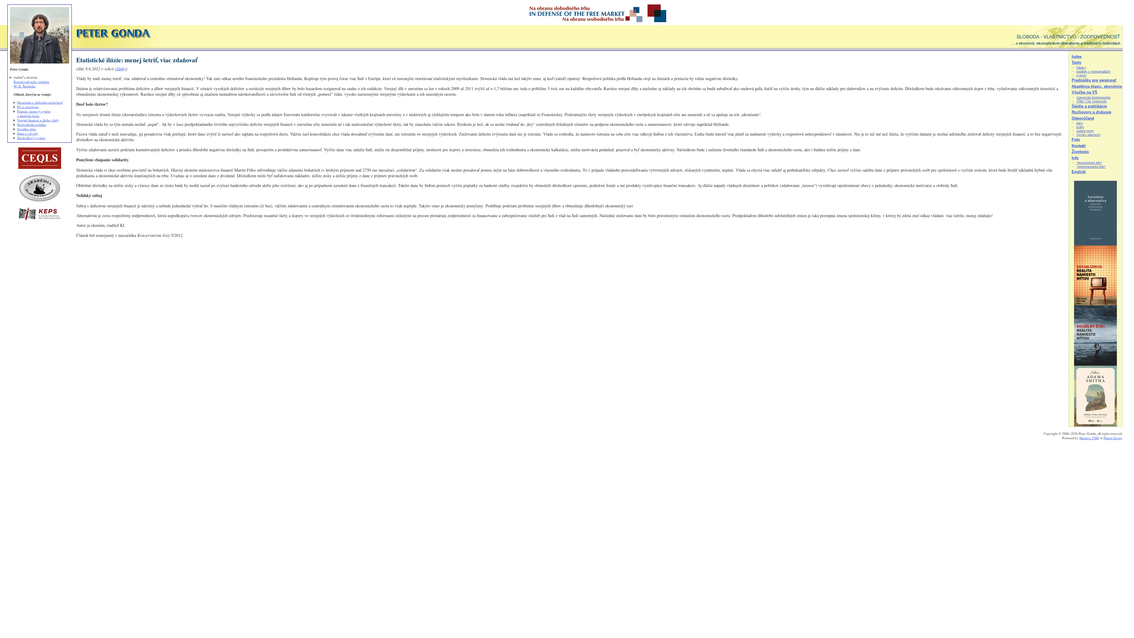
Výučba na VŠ (1084, 92)
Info (1075, 158)
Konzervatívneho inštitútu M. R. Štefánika (31, 83)
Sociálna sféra (26, 129)
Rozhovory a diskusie (1091, 112)
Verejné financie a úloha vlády (38, 120)
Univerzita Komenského (1093, 97)
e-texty (1081, 75)
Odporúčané (1083, 118)
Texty (1076, 62)
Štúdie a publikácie (1089, 106)
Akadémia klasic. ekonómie (1097, 86)
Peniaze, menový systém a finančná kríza (33, 113)
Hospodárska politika (31, 124)
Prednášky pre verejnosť (1094, 80)
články (120, 68)
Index (1077, 56)
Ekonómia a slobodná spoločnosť (40, 102)
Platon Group (1113, 438)
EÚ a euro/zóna (28, 107)
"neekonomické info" (1091, 166)
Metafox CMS (1089, 438)
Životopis (1080, 151)
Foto (1076, 139)
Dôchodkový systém (31, 138)
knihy (1080, 127)
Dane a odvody (27, 133)
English (1079, 172)
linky (1079, 123)
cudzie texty (1085, 131)
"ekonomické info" (1089, 163)
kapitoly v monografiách (1093, 71)
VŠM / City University (1091, 101)
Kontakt (1079, 146)
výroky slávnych (1088, 134)
